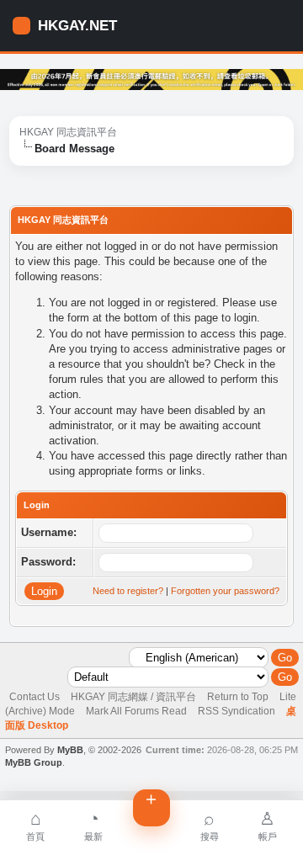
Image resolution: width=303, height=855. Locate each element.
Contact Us (34, 697)
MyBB (70, 750)
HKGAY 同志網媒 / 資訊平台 (133, 697)
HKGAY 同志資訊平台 (68, 132)
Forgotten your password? (225, 591)
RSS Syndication (236, 711)
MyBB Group (33, 762)
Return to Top (237, 697)
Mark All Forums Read (136, 711)
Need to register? (128, 591)
